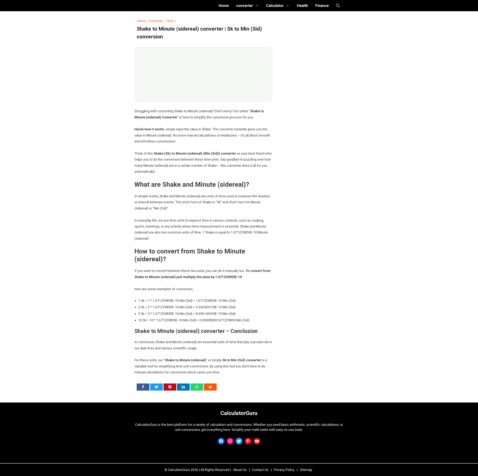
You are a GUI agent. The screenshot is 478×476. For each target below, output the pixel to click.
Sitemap (306, 470)
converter (244, 5)
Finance (322, 5)
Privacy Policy (284, 470)
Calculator (275, 5)
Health (302, 5)
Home (224, 5)
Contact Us (260, 470)
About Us (240, 470)
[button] (338, 5)
